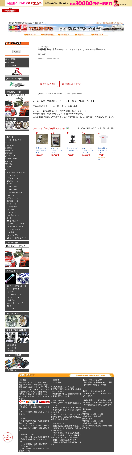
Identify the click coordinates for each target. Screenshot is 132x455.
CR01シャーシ (13, 201)
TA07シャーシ (13, 184)
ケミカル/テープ (14, 229)
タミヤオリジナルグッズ (17, 238)
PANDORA (9, 150)
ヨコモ (7, 143)
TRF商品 (11, 232)
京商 (6, 170)
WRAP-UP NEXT (11, 159)
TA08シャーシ (13, 181)
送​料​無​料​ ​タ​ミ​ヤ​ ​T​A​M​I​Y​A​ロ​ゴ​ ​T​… (103, 150)
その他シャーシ (13, 215)
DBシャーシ (12, 207)
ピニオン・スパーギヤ (16, 224)
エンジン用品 (13, 235)
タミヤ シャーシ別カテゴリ (15, 172)
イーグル (8, 167)
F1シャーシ (12, 209)
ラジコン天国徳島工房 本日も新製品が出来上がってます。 (55, 42)
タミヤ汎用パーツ (14, 221)
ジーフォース (10, 156)
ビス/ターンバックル (15, 227)
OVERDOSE (9, 145)
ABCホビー (9, 164)
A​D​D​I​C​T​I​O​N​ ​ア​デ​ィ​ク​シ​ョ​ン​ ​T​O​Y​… (87, 150)
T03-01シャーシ (14, 212)
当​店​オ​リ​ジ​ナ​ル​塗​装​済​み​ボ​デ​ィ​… (41, 150)
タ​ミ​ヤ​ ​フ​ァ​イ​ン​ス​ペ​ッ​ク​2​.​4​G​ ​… (72, 150)
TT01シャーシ (13, 178)
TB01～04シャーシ (15, 192)
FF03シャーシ (13, 198)
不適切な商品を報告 (74, 93)
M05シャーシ (13, 195)
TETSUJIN (9, 153)
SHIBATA (8, 148)
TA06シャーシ (13, 190)
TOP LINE (8, 161)
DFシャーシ (12, 204)
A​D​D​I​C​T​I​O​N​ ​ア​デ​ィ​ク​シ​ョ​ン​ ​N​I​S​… (56, 150)
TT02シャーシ (13, 175)
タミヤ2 (8, 218)
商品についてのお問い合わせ (51, 93)
